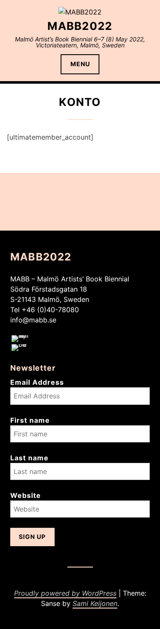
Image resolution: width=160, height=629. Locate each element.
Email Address (37, 382)
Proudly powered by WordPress (65, 593)
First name (30, 420)
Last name (29, 457)
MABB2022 (79, 25)
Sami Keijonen (95, 603)
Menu (80, 63)
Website (25, 495)
